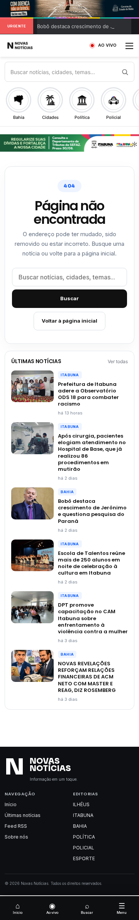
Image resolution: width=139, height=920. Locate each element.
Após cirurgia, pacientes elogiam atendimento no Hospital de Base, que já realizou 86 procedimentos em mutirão (92, 452)
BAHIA (67, 492)
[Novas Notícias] (29, 46)
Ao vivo (52, 908)
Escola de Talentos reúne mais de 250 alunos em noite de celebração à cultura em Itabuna (91, 563)
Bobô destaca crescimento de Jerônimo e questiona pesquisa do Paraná (92, 510)
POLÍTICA (84, 837)
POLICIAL (83, 848)
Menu (122, 908)
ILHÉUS (81, 804)
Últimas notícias (23, 815)
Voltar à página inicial (69, 321)
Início (11, 804)
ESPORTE (84, 858)
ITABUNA (70, 375)
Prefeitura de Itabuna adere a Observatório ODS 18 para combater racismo (88, 394)
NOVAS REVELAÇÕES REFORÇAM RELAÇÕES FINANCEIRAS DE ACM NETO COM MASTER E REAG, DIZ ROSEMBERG (87, 677)
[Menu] (129, 48)
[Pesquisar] (124, 71)
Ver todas (118, 361)
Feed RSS (16, 826)
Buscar (69, 298)
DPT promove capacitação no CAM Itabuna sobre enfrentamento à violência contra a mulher (93, 618)
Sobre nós (16, 837)
